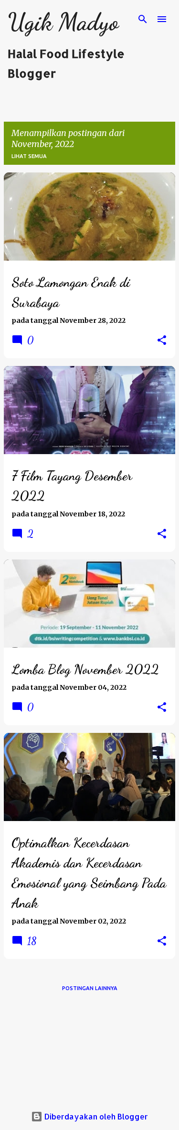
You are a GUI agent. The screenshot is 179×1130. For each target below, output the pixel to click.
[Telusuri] (142, 19)
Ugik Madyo (63, 22)
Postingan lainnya (89, 988)
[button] (162, 340)
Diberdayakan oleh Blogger (95, 1116)
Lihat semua (29, 156)
